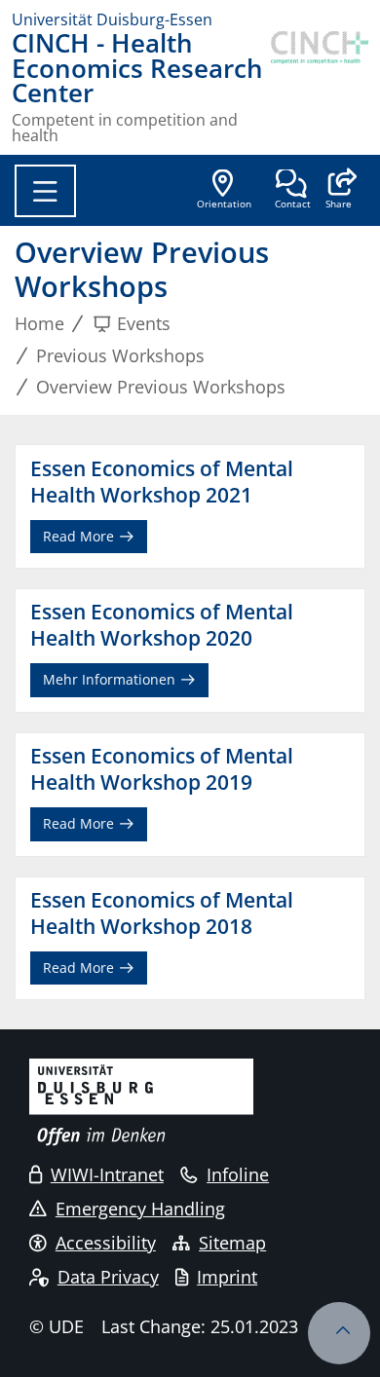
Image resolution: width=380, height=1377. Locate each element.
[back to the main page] (319, 87)
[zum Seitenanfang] (339, 1333)
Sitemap (232, 1242)
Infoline (238, 1174)
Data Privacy (108, 1276)
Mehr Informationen (111, 679)
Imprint (227, 1276)
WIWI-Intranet (107, 1174)
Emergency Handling (140, 1208)
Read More (80, 536)
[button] (339, 190)
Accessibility (106, 1242)
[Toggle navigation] (45, 191)
